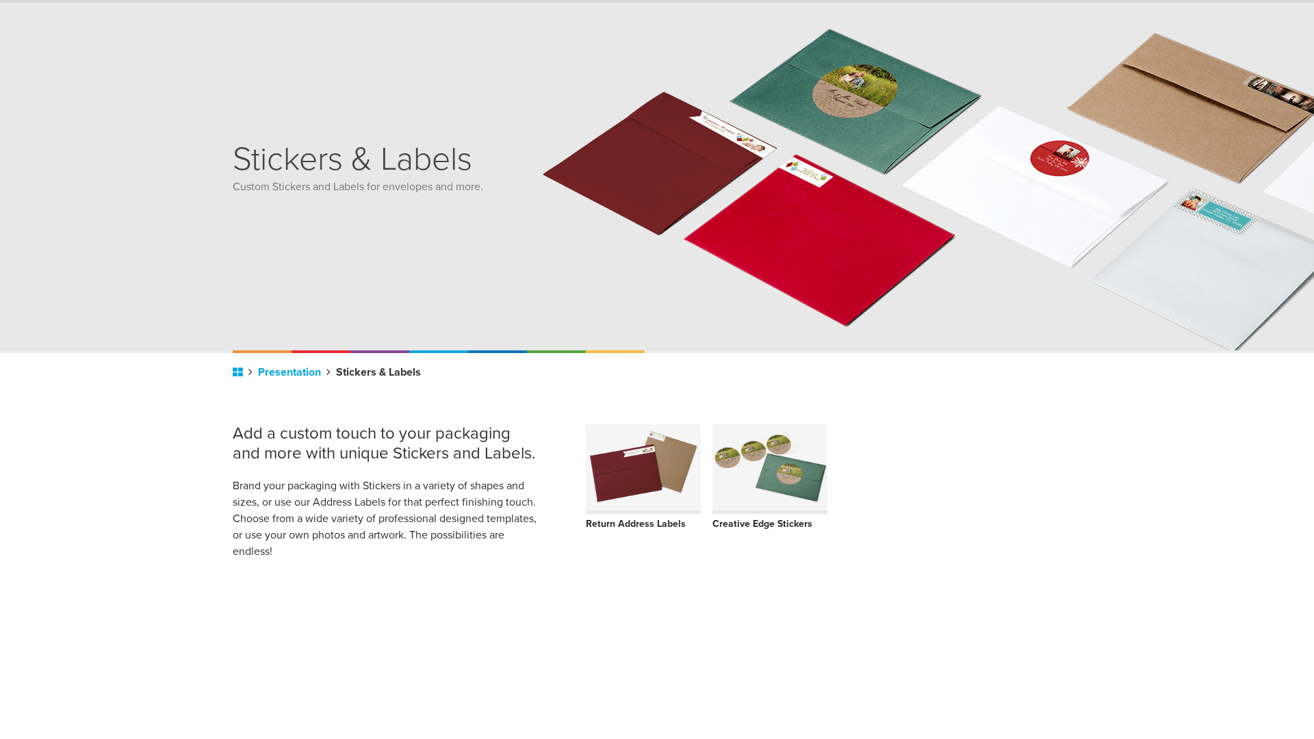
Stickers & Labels (378, 372)
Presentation (291, 372)
